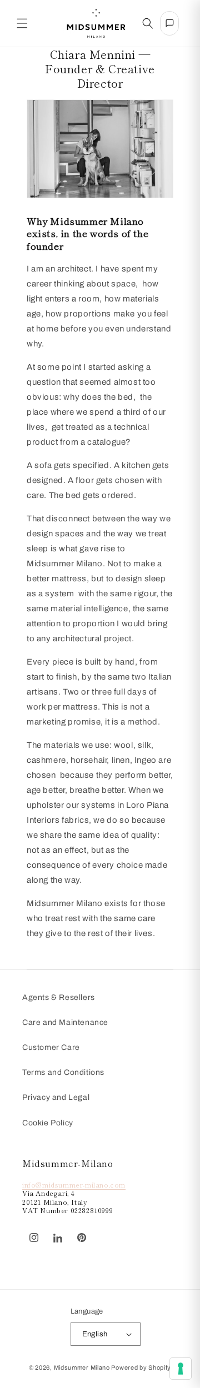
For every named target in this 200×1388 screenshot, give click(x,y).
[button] (22, 23)
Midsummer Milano (82, 1367)
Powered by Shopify (141, 1367)
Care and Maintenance (65, 1022)
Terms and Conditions (63, 1072)
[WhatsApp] (99, 1232)
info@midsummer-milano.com (74, 1184)
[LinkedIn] (58, 1238)
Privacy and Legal (55, 1097)
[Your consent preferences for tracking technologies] (180, 1368)
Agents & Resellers (58, 997)
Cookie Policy (47, 1123)
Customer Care (51, 1047)
